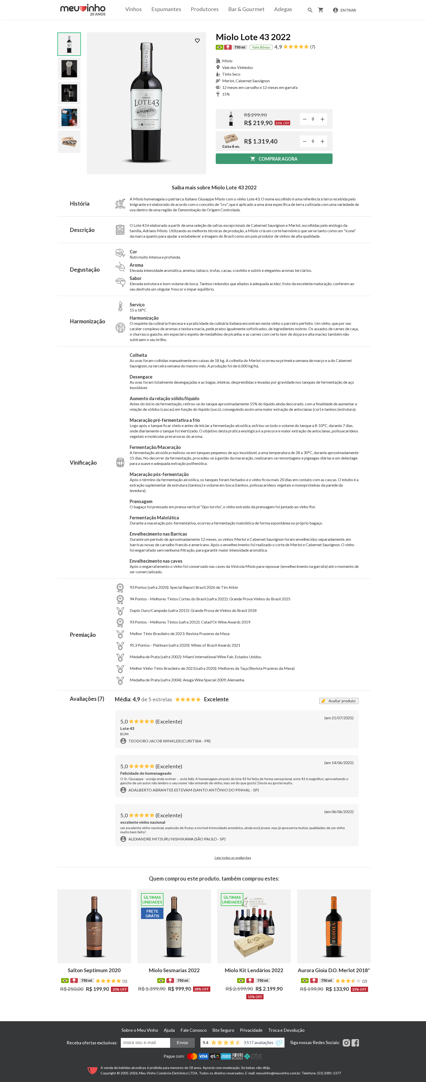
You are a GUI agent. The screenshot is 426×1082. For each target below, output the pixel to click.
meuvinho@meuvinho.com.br (278, 1073)
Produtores (205, 9)
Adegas (283, 9)
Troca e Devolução (286, 1030)
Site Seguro (223, 1030)
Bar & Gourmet (246, 9)
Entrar (348, 10)
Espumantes (166, 9)
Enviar (182, 1043)
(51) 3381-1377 (329, 1073)
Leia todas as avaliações (233, 857)
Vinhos (133, 9)
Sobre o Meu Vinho (140, 1030)
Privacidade (251, 1030)
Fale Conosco (193, 1030)
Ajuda (169, 1030)
